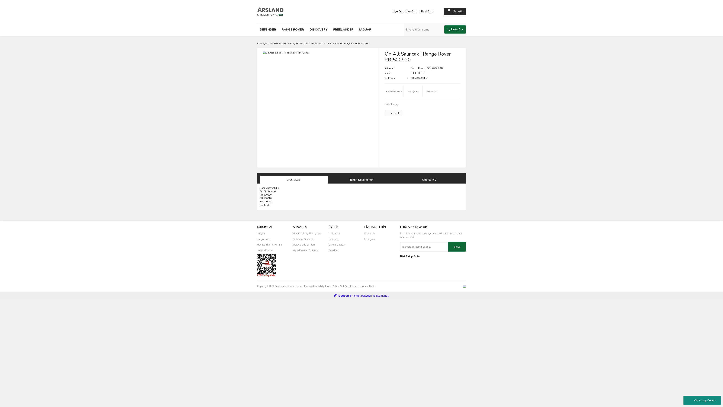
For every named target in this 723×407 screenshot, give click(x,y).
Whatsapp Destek (705, 400)
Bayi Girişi (427, 11)
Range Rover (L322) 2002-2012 (427, 68)
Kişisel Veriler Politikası (305, 250)
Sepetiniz (334, 250)
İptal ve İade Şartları (304, 244)
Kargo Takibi (264, 239)
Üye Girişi (411, 11)
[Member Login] (388, 11)
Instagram (369, 239)
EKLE (457, 247)
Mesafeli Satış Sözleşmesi (307, 233)
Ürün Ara (457, 29)
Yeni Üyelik (334, 233)
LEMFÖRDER (417, 73)
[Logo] (270, 11)
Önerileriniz (429, 180)
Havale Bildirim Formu (269, 244)
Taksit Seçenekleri (361, 180)
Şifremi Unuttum (337, 244)
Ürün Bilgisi (293, 180)
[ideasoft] (341, 296)
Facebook (369, 233)
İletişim (261, 233)
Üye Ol (397, 11)
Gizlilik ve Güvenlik (303, 239)
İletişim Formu (264, 250)
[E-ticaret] (361, 295)
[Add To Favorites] (394, 91)
